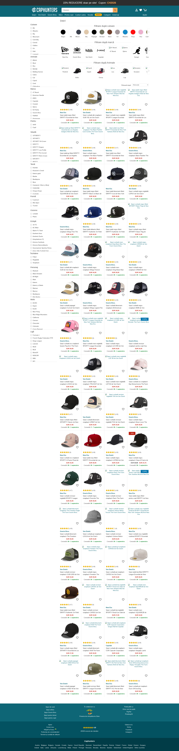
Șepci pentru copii (50, 718)
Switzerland (117, 748)
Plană (34, 216)
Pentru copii (69, 15)
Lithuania (53, 748)
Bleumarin (35, 37)
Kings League (37, 341)
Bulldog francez (37, 72)
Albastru (35, 31)
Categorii (107, 15)
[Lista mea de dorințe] (141, 10)
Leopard (35, 54)
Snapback (35, 263)
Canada (57, 745)
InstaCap (115, 15)
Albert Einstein (37, 274)
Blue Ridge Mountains (39, 314)
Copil (34, 127)
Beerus (34, 291)
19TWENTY (36, 135)
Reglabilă (35, 260)
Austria (37, 745)
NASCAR (35, 355)
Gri (33, 48)
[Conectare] (136, 10)
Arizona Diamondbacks (40, 245)
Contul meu (50, 727)
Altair (34, 279)
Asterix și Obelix (37, 285)
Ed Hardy (35, 110)
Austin (34, 309)
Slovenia (102, 748)
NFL (34, 361)
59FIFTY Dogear (38, 147)
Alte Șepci (35, 203)
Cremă (34, 42)
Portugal (81, 748)
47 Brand (35, 92)
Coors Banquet (37, 329)
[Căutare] (115, 10)
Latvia (47, 748)
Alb (33, 28)
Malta (69, 748)
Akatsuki (35, 271)
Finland (118, 745)
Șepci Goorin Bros (50, 712)
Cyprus (70, 745)
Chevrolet (35, 323)
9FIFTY (35, 161)
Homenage (36, 118)
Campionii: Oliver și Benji (40, 185)
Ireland (36, 748)
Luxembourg (62, 748)
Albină (34, 60)
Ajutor (145, 15)
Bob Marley (36, 297)
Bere (34, 182)
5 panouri (35, 200)
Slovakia (95, 748)
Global (130, 745)
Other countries (140, 748)
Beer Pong (36, 311)
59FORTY (35, 159)
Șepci (34, 15)
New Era (63, 112)
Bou (33, 66)
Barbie (34, 176)
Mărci (61, 15)
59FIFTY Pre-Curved (39, 153)
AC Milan (35, 227)
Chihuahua (36, 86)
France (124, 745)
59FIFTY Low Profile (39, 150)
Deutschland (97, 745)
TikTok (129, 727)
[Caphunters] (50, 10)
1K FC (34, 225)
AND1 (34, 98)
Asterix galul (36, 173)
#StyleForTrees (49, 729)
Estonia (111, 745)
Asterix (34, 282)
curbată (35, 214)
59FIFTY (35, 144)
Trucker (35, 205)
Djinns (34, 107)
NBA (34, 358)
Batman (35, 288)
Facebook (129, 729)
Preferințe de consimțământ (50, 732)
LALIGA (35, 344)
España (105, 745)
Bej (33, 34)
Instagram (129, 732)
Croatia (64, 745)
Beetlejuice (36, 179)
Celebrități (35, 188)
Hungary (143, 745)
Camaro (35, 320)
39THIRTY (36, 138)
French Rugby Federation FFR (42, 338)
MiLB (34, 347)
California (35, 317)
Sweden (109, 748)
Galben (34, 45)
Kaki (34, 51)
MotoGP (35, 352)
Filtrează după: (126, 85)
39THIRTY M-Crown (39, 141)
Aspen (34, 306)
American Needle (38, 95)
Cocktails (35, 194)
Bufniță (34, 69)
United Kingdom (128, 748)
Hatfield (35, 115)
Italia (42, 748)
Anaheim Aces (37, 233)
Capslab (35, 101)
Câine (34, 75)
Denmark (89, 745)
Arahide (35, 167)
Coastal (35, 104)
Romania (88, 748)
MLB (34, 349)
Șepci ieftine (50, 710)
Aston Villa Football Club (40, 251)
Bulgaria (51, 745)
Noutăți (90, 15)
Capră (34, 80)
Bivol (34, 63)
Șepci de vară (50, 707)
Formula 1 (35, 335)
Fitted (34, 257)
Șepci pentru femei (50, 715)
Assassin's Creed (38, 170)
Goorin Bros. (52, 15)
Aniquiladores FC (38, 239)
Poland (75, 748)
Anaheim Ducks (37, 236)
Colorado (35, 326)
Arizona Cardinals (38, 242)
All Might (35, 276)
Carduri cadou (80, 15)
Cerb (34, 83)
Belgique (44, 745)
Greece (136, 745)
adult (34, 124)
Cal (33, 77)
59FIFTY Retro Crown (39, 156)
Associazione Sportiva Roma (41, 248)
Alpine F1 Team (37, 230)
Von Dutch (42, 15)
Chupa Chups (37, 191)
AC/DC (34, 303)
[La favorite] (77, 104)
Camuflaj (35, 39)
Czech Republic (79, 745)
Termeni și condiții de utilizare (50, 734)
